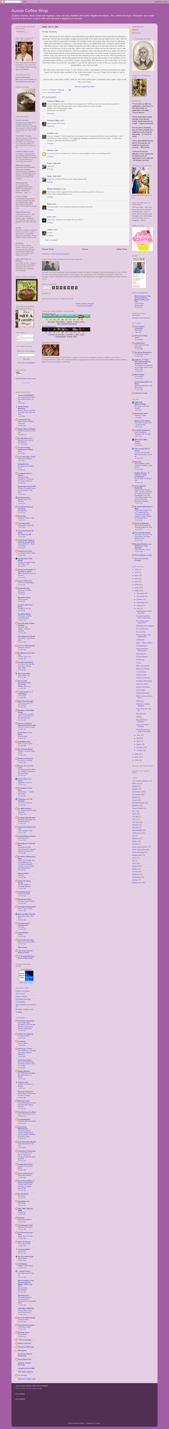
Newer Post (47, 249)
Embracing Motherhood (23, 1128)
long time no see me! (25, 782)
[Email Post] (69, 90)
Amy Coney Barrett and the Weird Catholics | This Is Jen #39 (26, 1064)
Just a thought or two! (25, 831)
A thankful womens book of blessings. (143, 617)
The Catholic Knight (142, 533)
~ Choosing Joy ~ (25, 420)
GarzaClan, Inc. (24, 1201)
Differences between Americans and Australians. (25, 166)
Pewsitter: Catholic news (24, 1009)
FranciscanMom (24, 1249)
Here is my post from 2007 (84, 87)
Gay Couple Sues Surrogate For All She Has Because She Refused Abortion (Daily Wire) (26, 1025)
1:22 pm (50, 156)
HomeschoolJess (25, 899)
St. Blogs (19, 1012)
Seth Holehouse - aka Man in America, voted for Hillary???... (27, 1052)
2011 (137, 585)
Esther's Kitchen (21, 996)
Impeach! (138, 443)
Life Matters (22, 1264)
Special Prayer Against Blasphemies (25, 441)
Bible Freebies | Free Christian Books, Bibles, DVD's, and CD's (26, 1283)
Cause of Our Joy (25, 581)
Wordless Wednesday (144, 681)
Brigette (135, 789)
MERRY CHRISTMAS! (25, 1266)
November (141, 596)
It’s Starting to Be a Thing (26, 553)
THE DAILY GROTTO (26, 1308)
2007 (137, 757)
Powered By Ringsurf (84, 306)
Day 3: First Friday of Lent (26, 1114)
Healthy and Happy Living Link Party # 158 (26, 563)
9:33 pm (50, 223)
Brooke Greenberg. (143, 687)
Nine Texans (139, 374)
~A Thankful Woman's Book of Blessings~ (26, 957)
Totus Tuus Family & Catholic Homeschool (26, 541)
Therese (50, 150)
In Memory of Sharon (142, 354)
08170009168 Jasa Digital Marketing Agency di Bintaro (26, 1075)
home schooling (138, 852)
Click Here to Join (26, 983)
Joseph (134, 800)
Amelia (134, 786)
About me (135, 783)
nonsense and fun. (54, 92)
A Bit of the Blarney (25, 1034)
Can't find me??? (23, 838)
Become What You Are (26, 914)
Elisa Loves (22, 947)
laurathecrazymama (25, 662)
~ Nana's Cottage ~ (25, 1340)
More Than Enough (25, 701)
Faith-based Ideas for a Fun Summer (25, 704)
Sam (134, 811)
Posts (20, 336)
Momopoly (22, 1350)
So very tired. (141, 632)
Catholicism (136, 792)
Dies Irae (138, 462)
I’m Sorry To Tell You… (25, 803)
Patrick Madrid (137, 808)
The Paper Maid (24, 523)
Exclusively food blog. (23, 999)
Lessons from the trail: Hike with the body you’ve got (143, 454)
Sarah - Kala (52, 163)
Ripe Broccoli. (141, 714)
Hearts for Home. (142, 684)
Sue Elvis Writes (24, 614)
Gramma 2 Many (53, 101)
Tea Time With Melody (26, 1318)
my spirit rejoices (24, 808)
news (134, 858)
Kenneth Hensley (138, 803)
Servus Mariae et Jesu (143, 555)
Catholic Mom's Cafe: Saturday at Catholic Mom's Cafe (25, 1186)
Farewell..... (22, 875)
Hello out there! (23, 599)
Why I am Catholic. (143, 666)
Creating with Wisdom (26, 818)
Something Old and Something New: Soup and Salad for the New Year (27, 849)
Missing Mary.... (23, 510)
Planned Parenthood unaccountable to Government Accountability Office (27, 1300)
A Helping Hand (24, 892)
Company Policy (23, 1319)
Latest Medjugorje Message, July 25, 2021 (143, 433)
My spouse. (20, 243)
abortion (135, 825)
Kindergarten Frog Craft (25, 525)
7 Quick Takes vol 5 (24, 657)
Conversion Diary (25, 1060)
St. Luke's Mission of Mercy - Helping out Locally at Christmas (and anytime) (26, 1156)
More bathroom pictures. (141, 721)
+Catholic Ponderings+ (27, 1151)
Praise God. (140, 660)
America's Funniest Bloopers (143, 705)
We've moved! (22, 736)
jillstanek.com (23, 1295)
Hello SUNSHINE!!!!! (25, 1220)
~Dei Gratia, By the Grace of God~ (25, 952)
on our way (22, 1375)
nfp (133, 861)
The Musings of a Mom (27, 1112)
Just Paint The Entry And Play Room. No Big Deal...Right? (26, 666)
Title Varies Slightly (25, 1372)
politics (134, 869)
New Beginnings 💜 (24, 534)
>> (30, 382)
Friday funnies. (141, 675)
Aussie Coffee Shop (29, 10)
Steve (137, 30)
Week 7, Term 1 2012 (25, 908)
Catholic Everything (23, 991)
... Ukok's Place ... (25, 1271)
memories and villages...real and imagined (24, 629)
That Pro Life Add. (22, 120)
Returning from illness (25, 1227)
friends (134, 844)
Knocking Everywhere (143, 352)
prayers (135, 871)
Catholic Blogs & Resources (26, 378)
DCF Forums (20, 994)
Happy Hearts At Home (27, 429)
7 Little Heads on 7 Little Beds (25, 693)
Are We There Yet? (25, 438)
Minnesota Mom (24, 673)
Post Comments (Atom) (60, 254)
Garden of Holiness (25, 758)
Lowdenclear (140, 343)
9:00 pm (50, 210)
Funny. (138, 663)
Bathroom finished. (143, 669)
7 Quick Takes (141, 672)
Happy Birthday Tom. (23, 212)
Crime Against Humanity (140, 487)
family (134, 841)
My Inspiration (22, 1334)
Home (85, 249)
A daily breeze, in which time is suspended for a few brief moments (26, 716)
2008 (137, 754)
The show (21, 927)
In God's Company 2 (142, 430)
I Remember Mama (24, 1327)
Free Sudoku (20, 1002)
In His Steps (22, 695)
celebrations (136, 833)
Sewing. (18, 228)
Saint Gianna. (141, 654)
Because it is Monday (25, 760)
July (138, 608)
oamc (134, 863)
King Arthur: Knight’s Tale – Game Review (143, 424)
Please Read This (24, 675)
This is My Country (24, 1243)
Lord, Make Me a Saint (26, 457)
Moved (137, 337)
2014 (137, 575)
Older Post (122, 249)
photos (134, 866)
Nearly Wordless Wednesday (142, 649)
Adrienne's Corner (25, 1049)
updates (20, 934)
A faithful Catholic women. (25, 151)
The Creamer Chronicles (140, 327)
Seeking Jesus (23, 1332)
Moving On (21, 1196)
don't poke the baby (26, 940)
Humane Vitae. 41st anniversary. (143, 636)
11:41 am (50, 113)
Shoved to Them (141, 336)
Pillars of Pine (23, 873)
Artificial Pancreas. (143, 693)
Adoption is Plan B (24, 647)
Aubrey (50, 230)
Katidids (50, 133)
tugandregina (23, 933)
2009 (137, 591)
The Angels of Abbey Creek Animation (25, 617)
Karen (49, 204)
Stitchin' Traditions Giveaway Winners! (24, 885)
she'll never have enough (26, 942)
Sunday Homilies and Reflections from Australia (143, 546)
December (141, 593)
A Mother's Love (141, 393)
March (139, 744)
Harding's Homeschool (27, 907)
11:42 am (50, 126)
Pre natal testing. (142, 629)
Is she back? (139, 376)
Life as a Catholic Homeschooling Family (27, 724)
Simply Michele (24, 1071)
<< (21, 382)
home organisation (139, 850)
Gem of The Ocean (25, 1173)
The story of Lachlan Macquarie (25, 591)
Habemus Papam (140, 415)
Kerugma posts (24, 497)
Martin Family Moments (23, 407)
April (138, 741)
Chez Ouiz (22, 516)
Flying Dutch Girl (24, 1359)
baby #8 (135, 827)
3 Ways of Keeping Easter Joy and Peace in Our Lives (26, 490)
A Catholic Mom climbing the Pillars (25, 448)
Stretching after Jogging (144, 626)
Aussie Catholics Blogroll (84, 304)
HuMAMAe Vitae (24, 742)
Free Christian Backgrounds (22, 1289)
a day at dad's (22, 1043)
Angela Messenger (25, 1164)
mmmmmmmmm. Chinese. (142, 725)
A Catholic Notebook (26, 1021)
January (140, 750)
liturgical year (137, 855)
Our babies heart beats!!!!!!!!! (142, 622)
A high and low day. (143, 678)
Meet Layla (138, 330)
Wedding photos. (22, 183)
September (141, 602)
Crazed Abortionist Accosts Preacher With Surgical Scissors (27, 1104)
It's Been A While (23, 1036)
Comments (22, 340)
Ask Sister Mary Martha (27, 1142)
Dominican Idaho (141, 413)
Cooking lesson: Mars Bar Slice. (144, 612)
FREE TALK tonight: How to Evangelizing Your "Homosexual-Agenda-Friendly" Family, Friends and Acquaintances (26, 864)
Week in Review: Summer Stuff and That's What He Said (26, 412)
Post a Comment (51, 240)
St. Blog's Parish (26, 382)
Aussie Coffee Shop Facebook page (29, 1388)
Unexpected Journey (26, 1325)
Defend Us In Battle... (143, 421)
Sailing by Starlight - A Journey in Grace (26, 570)
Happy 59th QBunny (24, 1175)
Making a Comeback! (25, 459)
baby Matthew (137, 830)
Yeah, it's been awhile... (26, 744)
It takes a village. (22, 196)
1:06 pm (50, 143)
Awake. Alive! (22, 1258)
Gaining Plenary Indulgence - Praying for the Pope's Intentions (26, 479)
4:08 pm (50, 182)
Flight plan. (140, 701)
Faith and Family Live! (26, 1379)
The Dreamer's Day (25, 1225)
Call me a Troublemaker (26, 583)
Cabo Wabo (22, 1203)
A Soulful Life (23, 464)
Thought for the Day (24, 608)
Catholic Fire (23, 1082)
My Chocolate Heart (25, 1256)
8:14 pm (50, 197)
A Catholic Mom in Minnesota (25, 1355)
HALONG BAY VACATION (27, 1121)
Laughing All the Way (26, 1368)
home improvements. (140, 847)
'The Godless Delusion (140, 781)
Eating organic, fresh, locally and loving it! (25, 1311)
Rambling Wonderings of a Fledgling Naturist (26, 820)
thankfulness (136, 882)
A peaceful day (24, 588)
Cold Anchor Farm (25, 551)
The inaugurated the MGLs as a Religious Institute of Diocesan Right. (27, 771)
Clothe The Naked (24, 894)
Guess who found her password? (142, 346)
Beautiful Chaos (24, 597)
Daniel (134, 797)
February (140, 747)
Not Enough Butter (25, 749)
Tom (133, 819)
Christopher (136, 794)
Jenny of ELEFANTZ (26, 395)
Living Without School (27, 836)
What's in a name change (26, 727)
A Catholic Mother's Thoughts (25, 508)
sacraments (136, 877)
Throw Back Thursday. (24, 136)
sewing (134, 880)
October (140, 599)
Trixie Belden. (141, 690)
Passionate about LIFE (27, 486)
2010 (137, 588)
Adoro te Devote (24, 1242)
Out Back (21, 1041)
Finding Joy (22, 1212)
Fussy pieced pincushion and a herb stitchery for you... (26, 399)
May (138, 738)
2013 (137, 579)
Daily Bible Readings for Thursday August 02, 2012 (143, 526)
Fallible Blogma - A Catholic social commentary (142, 475)
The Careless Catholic (26, 636)
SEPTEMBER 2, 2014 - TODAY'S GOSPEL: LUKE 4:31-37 (143, 465)
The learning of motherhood (24, 924)
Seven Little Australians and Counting (24, 682)
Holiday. (139, 717)
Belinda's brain (24, 1101)
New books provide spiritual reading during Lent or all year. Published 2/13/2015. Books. (26, 1133)
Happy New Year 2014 (25, 1236)
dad (133, 836)
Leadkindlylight (24, 1119)
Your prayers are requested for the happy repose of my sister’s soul (144, 367)
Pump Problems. (142, 657)
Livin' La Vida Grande (26, 646)
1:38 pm (50, 235)
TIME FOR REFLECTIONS (140, 403)
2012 (137, 582)
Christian (135, 318)
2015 (137, 572)
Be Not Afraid (23, 1194)
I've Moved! (22, 1251)
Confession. (140, 640)
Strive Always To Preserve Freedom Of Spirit (27, 1094)
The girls (135, 817)
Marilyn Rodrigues (54, 189)
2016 (137, 569)
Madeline (135, 805)
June (139, 735)
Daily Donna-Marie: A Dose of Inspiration (26, 1182)
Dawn (49, 217)
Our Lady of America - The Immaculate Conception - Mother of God (143, 536)
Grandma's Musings (26, 1347)
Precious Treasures (25, 1092)
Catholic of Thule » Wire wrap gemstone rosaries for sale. (143, 361)
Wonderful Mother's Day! (26, 518)
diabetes (135, 838)
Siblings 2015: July (24, 686)
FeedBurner (31, 363)
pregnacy (135, 874)
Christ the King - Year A (142, 549)
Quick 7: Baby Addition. (144, 643)
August (139, 605)
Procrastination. (142, 646)
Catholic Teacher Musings (24, 1364)
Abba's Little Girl (24, 1343)
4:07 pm (50, 169)
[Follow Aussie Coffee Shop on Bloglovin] (22, 33)
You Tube (135, 822)
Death (20, 451)
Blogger (97, 1423)
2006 (137, 760)
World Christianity (142, 523)
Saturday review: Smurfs (26, 901)
